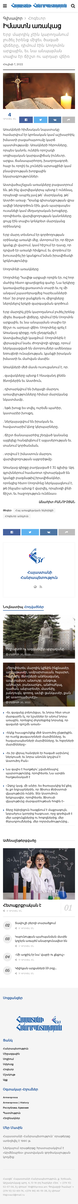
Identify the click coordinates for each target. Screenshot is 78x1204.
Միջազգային (11, 1053)
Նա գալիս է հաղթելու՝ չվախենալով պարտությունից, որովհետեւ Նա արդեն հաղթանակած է (35, 773)
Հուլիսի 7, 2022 (13, 64)
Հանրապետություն (15, 1048)
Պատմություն (12, 1113)
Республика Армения (16, 1107)
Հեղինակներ (11, 1118)
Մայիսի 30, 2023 (19, 654)
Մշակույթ (9, 1074)
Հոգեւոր (37, 18)
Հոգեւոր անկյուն (17, 516)
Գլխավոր (13, 18)
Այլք (5, 1079)
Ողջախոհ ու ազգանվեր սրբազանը (35, 649)
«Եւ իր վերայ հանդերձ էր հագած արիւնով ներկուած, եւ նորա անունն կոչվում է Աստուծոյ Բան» (37, 757)
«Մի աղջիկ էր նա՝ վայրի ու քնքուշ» (40, 954)
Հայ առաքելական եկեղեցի (34, 510)
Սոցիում (8, 1059)
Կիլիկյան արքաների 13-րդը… (36, 968)
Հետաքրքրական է (22, 905)
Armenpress (10, 1097)
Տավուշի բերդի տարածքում (35, 923)
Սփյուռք (8, 1064)
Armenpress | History (16, 1102)
